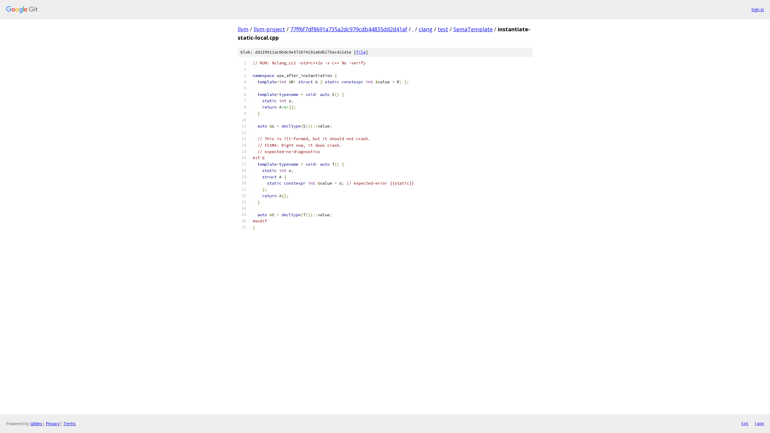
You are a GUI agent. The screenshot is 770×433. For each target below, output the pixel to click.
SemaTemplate (473, 29)
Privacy (53, 423)
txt (744, 423)
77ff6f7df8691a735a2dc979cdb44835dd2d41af (348, 29)
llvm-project (269, 29)
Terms (69, 423)
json (759, 423)
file (361, 52)
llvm (243, 29)
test (443, 29)
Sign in (757, 9)
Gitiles (36, 423)
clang (426, 29)
